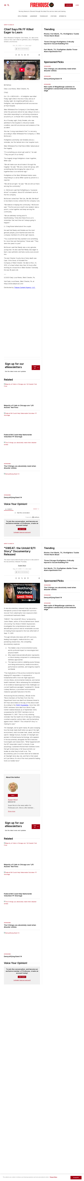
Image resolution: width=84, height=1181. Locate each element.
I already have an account (22, 532)
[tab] (8, 509)
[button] (5, 5)
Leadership (33, 16)
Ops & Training (22, 16)
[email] (28, 55)
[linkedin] (19, 55)
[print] (39, 55)
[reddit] (25, 55)
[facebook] (16, 55)
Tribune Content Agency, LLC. (24, 287)
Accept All (76, 1177)
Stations (54, 16)
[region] (22, 513)
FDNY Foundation (22, 705)
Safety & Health (9, 24)
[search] (8, 5)
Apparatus (62, 16)
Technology (44, 16)
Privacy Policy (53, 1177)
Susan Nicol (22, 565)
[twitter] (22, 55)
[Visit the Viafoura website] (35, 517)
